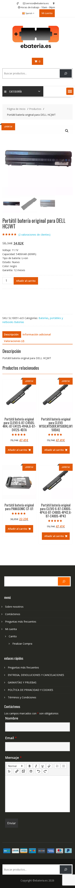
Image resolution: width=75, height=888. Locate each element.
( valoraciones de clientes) (34, 234)
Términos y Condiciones (22, 697)
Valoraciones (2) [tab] (14, 341)
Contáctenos (12, 614)
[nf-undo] (39, 771)
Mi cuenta (47, 13)
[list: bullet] (64, 765)
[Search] (66, 73)
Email (11, 738)
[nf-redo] (45, 771)
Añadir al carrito (25, 280)
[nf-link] (17, 771)
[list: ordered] (57, 765)
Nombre (11, 718)
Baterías (43, 318)
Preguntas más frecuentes (20, 621)
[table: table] (30, 771)
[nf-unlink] (23, 771)
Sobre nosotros (14, 606)
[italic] (36, 765)
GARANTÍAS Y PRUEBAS (22, 682)
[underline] (43, 765)
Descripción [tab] (11, 334)
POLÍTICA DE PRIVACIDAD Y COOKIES (30, 690)
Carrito (13, 636)
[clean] (49, 765)
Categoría (15, 91)
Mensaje (13, 757)
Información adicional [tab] (37, 334)
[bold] (29, 765)
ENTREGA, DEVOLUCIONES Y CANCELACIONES (36, 675)
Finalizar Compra (22, 643)
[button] (70, 91)
